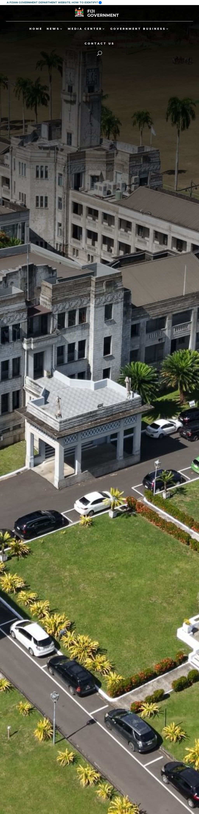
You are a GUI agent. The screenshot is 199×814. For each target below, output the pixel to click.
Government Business (138, 29)
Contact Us (99, 43)
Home (35, 29)
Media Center (85, 29)
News (53, 29)
